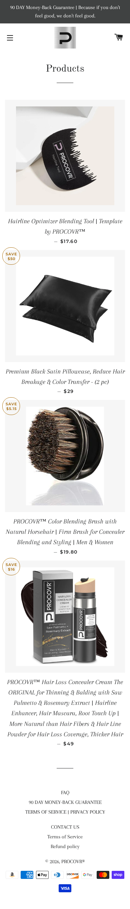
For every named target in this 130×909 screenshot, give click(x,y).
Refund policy (65, 846)
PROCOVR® (73, 861)
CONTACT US (65, 827)
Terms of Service (65, 837)
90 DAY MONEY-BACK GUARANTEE (65, 802)
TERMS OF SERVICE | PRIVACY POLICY (65, 812)
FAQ (65, 793)
